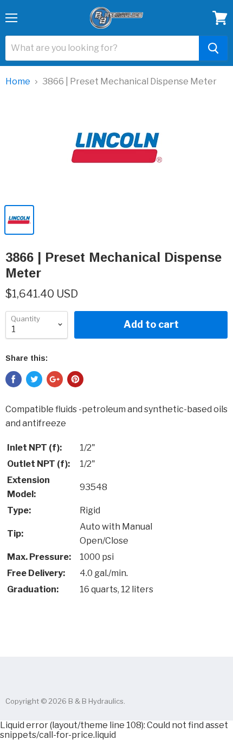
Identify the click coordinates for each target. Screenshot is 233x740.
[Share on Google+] (55, 379)
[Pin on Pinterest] (75, 379)
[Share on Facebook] (13, 379)
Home (17, 82)
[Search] (213, 48)
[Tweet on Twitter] (34, 379)
